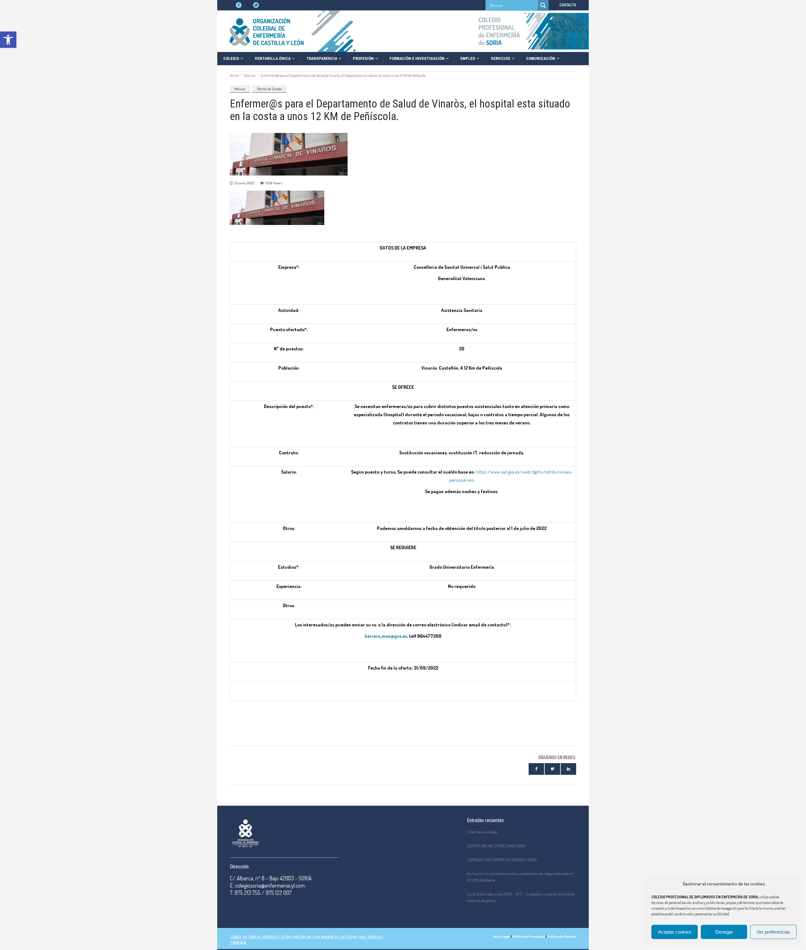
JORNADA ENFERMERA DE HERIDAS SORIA (502, 859)
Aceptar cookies (674, 932)
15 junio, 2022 (244, 183)
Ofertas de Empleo (269, 89)
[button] (8, 40)
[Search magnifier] (543, 5)
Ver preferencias (773, 932)
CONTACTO (567, 5)
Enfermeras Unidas (482, 831)
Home (234, 75)
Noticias (249, 75)
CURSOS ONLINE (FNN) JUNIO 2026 (496, 845)
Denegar (724, 932)
